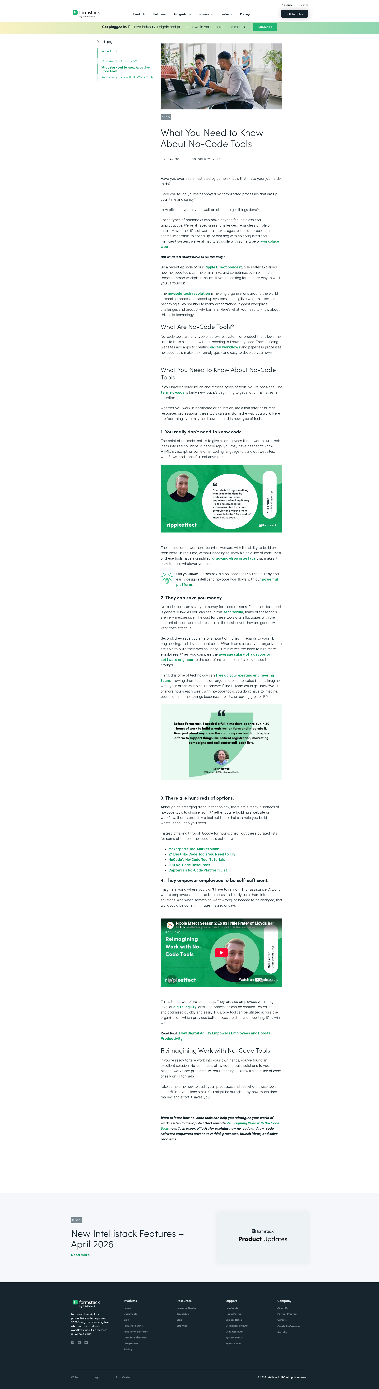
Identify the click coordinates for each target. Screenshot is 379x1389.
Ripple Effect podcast (223, 267)
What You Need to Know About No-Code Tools (125, 69)
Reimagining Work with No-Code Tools (127, 77)
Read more (80, 1255)
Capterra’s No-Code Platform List (198, 870)
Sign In (304, 4)
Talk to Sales (294, 14)
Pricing (245, 14)
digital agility (184, 1007)
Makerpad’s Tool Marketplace (194, 849)
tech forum (233, 612)
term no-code (173, 392)
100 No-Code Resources (190, 865)
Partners (226, 14)
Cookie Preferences (288, 1326)
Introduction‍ (110, 51)
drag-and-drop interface (234, 558)
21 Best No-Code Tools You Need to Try (202, 854)
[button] (139, 14)
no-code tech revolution (189, 293)
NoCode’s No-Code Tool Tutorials (197, 859)
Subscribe (265, 26)
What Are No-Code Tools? (119, 61)
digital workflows (225, 347)
